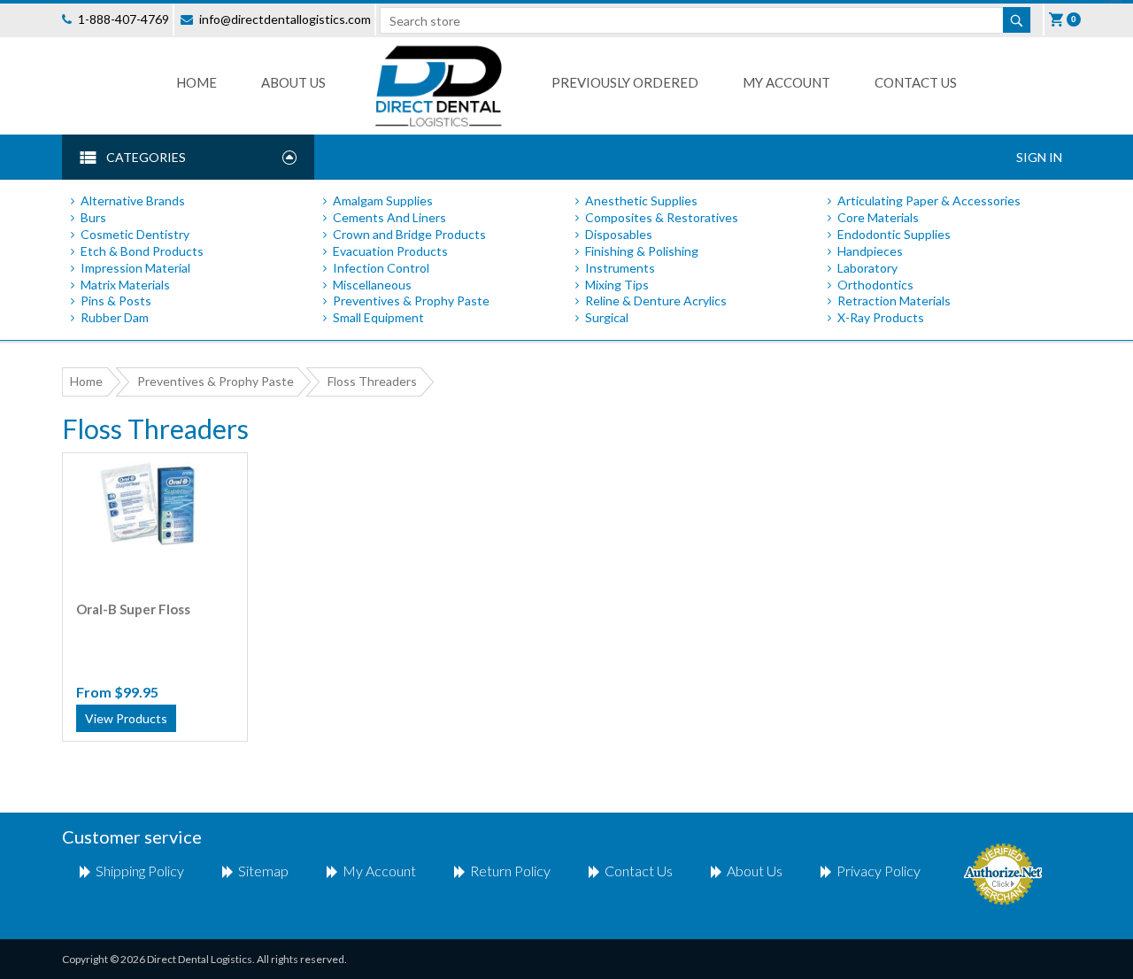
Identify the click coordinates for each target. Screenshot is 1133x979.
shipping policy (140, 870)
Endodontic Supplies (894, 234)
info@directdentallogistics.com (285, 19)
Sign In (1039, 157)
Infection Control (381, 267)
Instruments (620, 267)
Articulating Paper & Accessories (929, 200)
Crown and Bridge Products (409, 234)
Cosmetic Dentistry (135, 234)
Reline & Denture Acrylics (656, 300)
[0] (1058, 19)
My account (379, 870)
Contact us (916, 82)
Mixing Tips (617, 284)
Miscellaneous (372, 284)
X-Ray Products (880, 317)
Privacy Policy (878, 870)
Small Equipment (378, 317)
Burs (93, 217)
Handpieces (870, 250)
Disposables (618, 234)
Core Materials (878, 217)
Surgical (606, 317)
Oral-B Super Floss (133, 609)
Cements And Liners (389, 217)
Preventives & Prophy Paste (411, 300)
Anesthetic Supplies (641, 200)
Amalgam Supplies (383, 200)
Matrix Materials (125, 284)
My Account (786, 82)
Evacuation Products (390, 250)
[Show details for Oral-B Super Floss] (154, 503)
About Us (293, 82)
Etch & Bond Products (142, 250)
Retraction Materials (894, 300)
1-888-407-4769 (123, 19)
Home (196, 82)
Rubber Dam (115, 317)
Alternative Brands (133, 200)
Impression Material (135, 267)
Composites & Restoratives (661, 217)
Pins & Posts (116, 300)
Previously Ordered (624, 82)
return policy (510, 870)
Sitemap (263, 870)
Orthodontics (875, 284)
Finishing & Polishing (641, 250)
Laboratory (867, 267)
